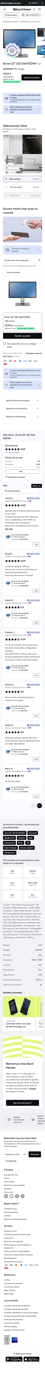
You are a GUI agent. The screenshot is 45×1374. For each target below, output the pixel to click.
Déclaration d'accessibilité (14, 1185)
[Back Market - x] (22, 1196)
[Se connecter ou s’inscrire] (34, 9)
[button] (12, 51)
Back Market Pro (10, 1258)
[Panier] (39, 9)
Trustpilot (8, 1189)
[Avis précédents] (33, 805)
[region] (23, 1014)
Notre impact (9, 1182)
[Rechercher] (23, 15)
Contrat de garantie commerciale (17, 1234)
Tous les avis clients (11, 1287)
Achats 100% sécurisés (13, 1262)
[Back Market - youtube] (12, 1196)
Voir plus (9, 529)
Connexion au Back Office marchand (18, 1255)
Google (33, 1088)
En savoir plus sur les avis (16, 477)
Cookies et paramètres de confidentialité (20, 1316)
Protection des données (13, 1319)
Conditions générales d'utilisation (17, 1306)
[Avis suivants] (39, 805)
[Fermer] (42, 3)
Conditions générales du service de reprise (21, 1312)
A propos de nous (11, 1175)
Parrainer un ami (10, 1231)
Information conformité (34, 353)
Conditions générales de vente (16, 1309)
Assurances (8, 1238)
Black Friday (8, 1294)
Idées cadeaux (10, 1290)
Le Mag (7, 1280)
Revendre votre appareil (13, 1241)
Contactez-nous (10, 1209)
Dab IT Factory (8, 356)
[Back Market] (22, 9)
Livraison (7, 1216)
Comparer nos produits (13, 1283)
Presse (6, 1178)
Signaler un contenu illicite (14, 1330)
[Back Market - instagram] (6, 1196)
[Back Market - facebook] (17, 1196)
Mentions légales (10, 1326)
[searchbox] (33, 14)
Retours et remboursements (15, 1219)
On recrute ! (8, 1192)
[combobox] (22, 260)
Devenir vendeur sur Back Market (17, 1251)
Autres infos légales (12, 1323)
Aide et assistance (11, 1212)
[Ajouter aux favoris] (39, 64)
